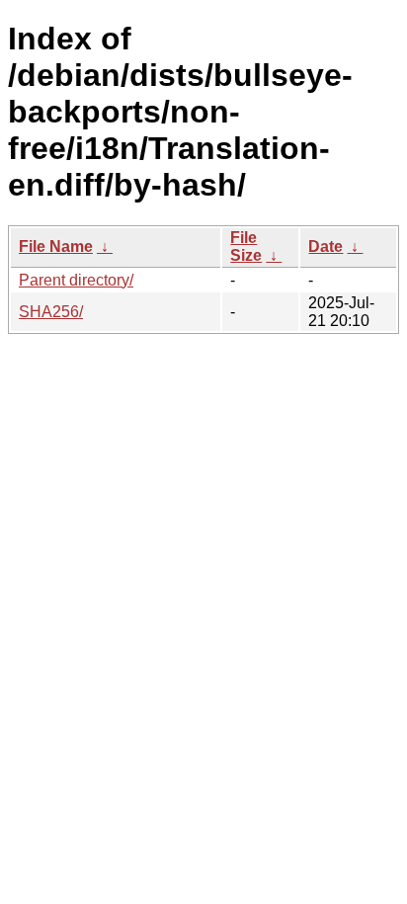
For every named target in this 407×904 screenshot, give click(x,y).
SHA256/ (51, 311)
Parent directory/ (76, 280)
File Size (246, 246)
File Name (56, 246)
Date (325, 246)
